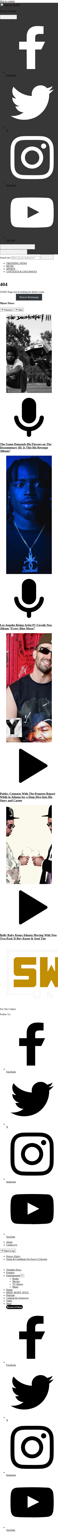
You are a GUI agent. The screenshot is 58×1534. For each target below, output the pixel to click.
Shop (8, 1303)
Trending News (16, 263)
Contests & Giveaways (21, 271)
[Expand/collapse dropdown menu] (22, 1275)
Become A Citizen (14, 1307)
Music (10, 266)
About (9, 1242)
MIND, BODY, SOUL (17, 1292)
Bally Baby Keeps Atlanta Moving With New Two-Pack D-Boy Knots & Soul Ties (28, 936)
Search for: (5, 257)
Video (9, 1300)
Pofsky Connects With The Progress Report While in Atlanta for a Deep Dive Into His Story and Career (27, 797)
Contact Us (11, 1245)
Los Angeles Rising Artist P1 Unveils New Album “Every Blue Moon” (26, 626)
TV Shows (17, 1284)
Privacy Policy (13, 1256)
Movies (16, 1281)
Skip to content (7, 1)
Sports (10, 269)
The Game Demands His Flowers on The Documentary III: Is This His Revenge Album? (25, 448)
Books (15, 1278)
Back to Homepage (29, 297)
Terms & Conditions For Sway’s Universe (26, 1259)
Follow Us (9, 17)
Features (10, 1272)
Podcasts (10, 1295)
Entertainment (13, 1275)
